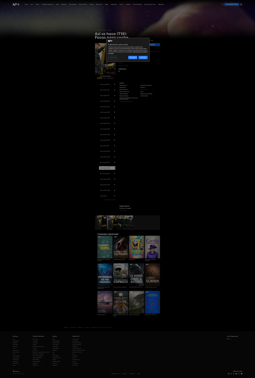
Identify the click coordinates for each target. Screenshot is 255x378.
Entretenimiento (16, 363)
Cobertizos (142, 87)
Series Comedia (15, 359)
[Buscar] (222, 4)
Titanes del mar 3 (101, 314)
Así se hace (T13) (105, 129)
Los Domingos (35, 342)
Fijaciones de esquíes (124, 95)
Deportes (63, 4)
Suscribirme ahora (232, 4)
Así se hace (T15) (105, 151)
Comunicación (75, 365)
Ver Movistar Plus (76, 339)
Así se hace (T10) (105, 112)
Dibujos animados (36, 359)
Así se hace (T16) (105, 134)
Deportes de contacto (56, 357)
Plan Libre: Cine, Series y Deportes (79, 350)
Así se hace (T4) (104, 84)
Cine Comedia (15, 344)
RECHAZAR (132, 57)
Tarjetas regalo (75, 363)
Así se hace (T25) (105, 190)
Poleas (141, 91)
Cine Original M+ (16, 340)
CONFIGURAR (112, 57)
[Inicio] (16, 4)
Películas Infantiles (16, 352)
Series (26, 4)
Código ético (75, 346)
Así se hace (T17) (105, 162)
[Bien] (102, 78)
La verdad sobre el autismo (135, 287)
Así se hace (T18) (105, 168)
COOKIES (138, 373)
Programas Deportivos (37, 361)
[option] (102, 222)
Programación (55, 365)
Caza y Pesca (35, 363)
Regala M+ (161, 4)
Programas (114, 4)
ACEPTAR (143, 57)
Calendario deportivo (47, 4)
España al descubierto (134, 314)
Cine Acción (15, 346)
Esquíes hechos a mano (124, 91)
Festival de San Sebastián (37, 357)
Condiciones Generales (77, 344)
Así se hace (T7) (104, 95)
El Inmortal (35, 348)
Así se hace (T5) (104, 90)
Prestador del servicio (115, 373)
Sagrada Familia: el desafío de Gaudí (120, 315)
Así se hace (103, 196)
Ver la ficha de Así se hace (109, 199)
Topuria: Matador (56, 355)
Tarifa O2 (74, 361)
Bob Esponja (132, 259)
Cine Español (15, 342)
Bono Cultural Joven (150, 4)
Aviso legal (124, 373)
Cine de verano (15, 350)
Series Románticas (16, 357)
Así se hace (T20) (105, 179)
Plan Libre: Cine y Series (77, 352)
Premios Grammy (123, 85)
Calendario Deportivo (56, 361)
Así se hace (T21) (105, 185)
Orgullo (14, 365)
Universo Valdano (56, 348)
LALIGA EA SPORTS (56, 342)
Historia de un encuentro (151, 314)
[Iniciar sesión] (241, 4)
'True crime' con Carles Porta (38, 355)
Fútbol (37, 4)
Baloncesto (99, 4)
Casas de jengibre (144, 95)
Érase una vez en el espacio (119, 287)
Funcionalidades (137, 4)
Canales (128, 4)
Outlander (34, 344)
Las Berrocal (35, 350)
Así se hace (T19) (105, 173)
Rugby (106, 4)
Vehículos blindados (124, 93)
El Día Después (55, 346)
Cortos (121, 4)
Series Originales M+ (16, 355)
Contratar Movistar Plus (77, 348)
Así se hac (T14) (104, 145)
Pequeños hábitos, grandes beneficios (103, 260)
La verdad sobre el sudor (151, 287)
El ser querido (35, 339)
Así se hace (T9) (104, 106)
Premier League (55, 344)
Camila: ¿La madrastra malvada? (150, 260)
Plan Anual (74, 357)
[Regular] (101, 78)
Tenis (57, 4)
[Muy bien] (104, 78)
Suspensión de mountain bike (146, 93)
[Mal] (99, 78)
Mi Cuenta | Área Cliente (77, 342)
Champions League (56, 340)
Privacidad (132, 373)
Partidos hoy (55, 363)
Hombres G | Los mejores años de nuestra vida (41, 352)
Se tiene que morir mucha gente (38, 346)
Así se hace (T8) (104, 101)
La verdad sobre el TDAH (119, 259)
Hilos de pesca (123, 87)
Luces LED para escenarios (146, 85)
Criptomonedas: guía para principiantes (103, 287)
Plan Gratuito (72, 4)
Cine (32, 4)
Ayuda (230, 338)
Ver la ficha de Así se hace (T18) (126, 101)
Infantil (91, 4)
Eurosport (54, 359)
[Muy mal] (98, 78)
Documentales (83, 4)
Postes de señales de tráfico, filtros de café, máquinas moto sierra (129, 98)
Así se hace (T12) (105, 123)
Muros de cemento (123, 89)
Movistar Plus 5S (35, 365)
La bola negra (35, 340)
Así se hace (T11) (105, 118)
